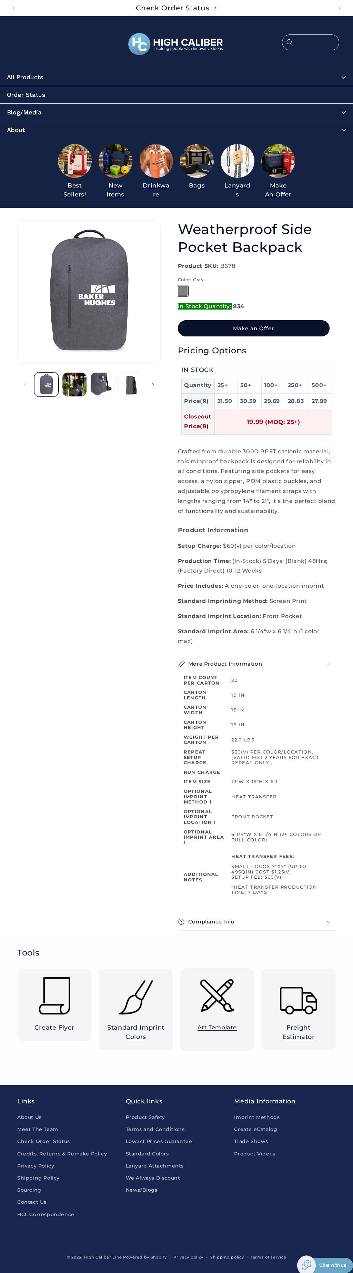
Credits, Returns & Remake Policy (62, 1154)
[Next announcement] (339, 7)
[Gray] (183, 291)
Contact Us (32, 1202)
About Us (29, 1117)
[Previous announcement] (13, 7)
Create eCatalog (255, 1129)
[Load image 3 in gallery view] (74, 384)
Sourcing (29, 1190)
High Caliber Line (103, 1257)
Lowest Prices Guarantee (159, 1141)
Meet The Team (37, 1129)
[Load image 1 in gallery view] (46, 384)
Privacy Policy (35, 1166)
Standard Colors (147, 1154)
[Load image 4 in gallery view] (102, 384)
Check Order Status (43, 1141)
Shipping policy (227, 1257)
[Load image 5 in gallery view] (130, 384)
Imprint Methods (257, 1117)
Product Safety (145, 1117)
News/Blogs (142, 1190)
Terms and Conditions (155, 1129)
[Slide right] (153, 384)
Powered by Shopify (145, 1257)
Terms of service (268, 1257)
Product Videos (254, 1154)
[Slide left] (24, 384)
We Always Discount (153, 1178)
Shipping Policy (38, 1178)
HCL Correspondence (45, 1214)
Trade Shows (251, 1141)
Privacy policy (188, 1257)
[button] (310, 42)
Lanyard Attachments (155, 1166)
